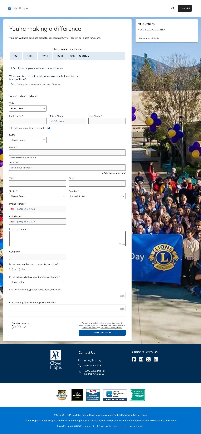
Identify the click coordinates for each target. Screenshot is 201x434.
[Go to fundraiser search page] (172, 8)
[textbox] (44, 84)
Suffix (12, 134)
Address (14, 162)
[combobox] (12, 209)
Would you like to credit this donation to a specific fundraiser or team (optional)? (43, 77)
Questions (148, 24)
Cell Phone (15, 216)
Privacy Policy (106, 325)
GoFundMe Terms (89, 328)
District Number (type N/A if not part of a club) (34, 289)
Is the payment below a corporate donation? (33, 264)
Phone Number (17, 203)
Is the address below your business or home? (33, 276)
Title (11, 103)
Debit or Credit (102, 332)
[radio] (16, 56)
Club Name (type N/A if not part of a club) (32, 302)
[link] (18, 8)
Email (12, 147)
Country (73, 191)
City (71, 178)
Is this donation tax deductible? (152, 30)
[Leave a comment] (67, 238)
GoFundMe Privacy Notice (111, 328)
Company (14, 251)
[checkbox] (36, 68)
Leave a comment (19, 229)
